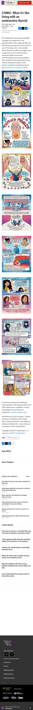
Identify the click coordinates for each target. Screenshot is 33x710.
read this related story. (19, 412)
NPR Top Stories (12, 437)
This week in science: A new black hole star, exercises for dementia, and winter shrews (16, 532)
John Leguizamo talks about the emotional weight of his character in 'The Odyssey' (16, 540)
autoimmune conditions (13, 68)
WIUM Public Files (9, 670)
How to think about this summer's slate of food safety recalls (15, 575)
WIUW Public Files (9, 674)
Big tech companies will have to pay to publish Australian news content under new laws (16, 566)
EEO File (6, 666)
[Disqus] (16, 611)
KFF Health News (19, 433)
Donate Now (25, 3)
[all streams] (30, 707)
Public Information (9, 678)
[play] (3, 708)
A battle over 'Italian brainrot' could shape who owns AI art (16, 548)
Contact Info (7, 662)
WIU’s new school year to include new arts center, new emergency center (15, 557)
